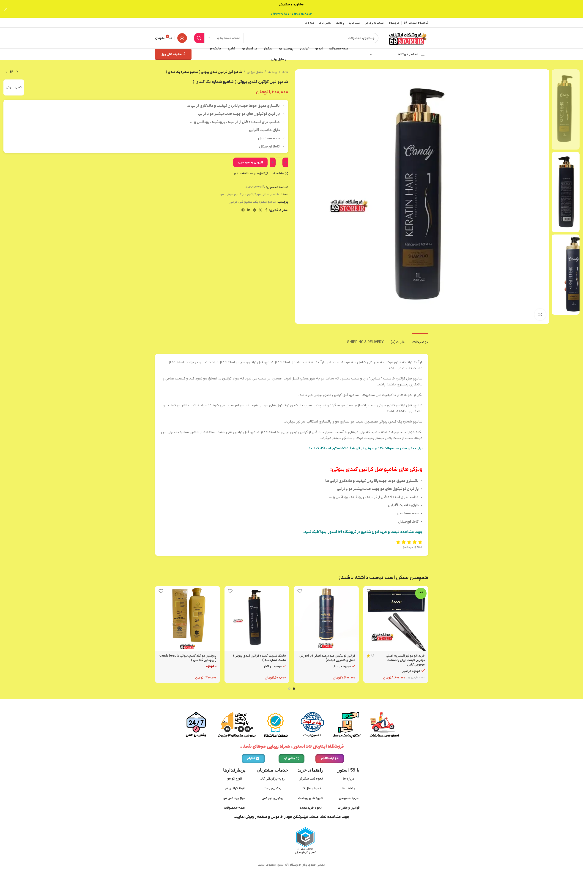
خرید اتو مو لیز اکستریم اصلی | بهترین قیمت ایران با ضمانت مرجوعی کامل (404, 660)
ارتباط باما (348, 788)
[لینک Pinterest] (254, 210)
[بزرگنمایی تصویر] (540, 314)
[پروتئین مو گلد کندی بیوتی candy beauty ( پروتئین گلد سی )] (187, 618)
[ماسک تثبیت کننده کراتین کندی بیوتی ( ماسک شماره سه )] (256, 618)
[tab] (420, 340)
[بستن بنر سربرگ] (5, 9)
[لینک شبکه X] (260, 210)
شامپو (275, 194)
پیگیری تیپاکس (272, 798)
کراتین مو (249, 194)
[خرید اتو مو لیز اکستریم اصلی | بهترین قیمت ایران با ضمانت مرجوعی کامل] (395, 618)
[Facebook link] (266, 210)
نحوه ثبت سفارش (310, 779)
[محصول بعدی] (6, 72)
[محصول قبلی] (17, 72)
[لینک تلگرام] (243, 210)
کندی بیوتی (255, 72)
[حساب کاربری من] (182, 38)
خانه (285, 72)
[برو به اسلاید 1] (294, 688)
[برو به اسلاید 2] (289, 688)
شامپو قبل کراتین (240, 202)
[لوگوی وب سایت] (408, 38)
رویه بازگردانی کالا (272, 779)
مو (222, 194)
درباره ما (348, 779)
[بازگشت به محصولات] (11, 72)
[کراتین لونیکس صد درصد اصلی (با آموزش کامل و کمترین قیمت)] (326, 618)
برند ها (272, 72)
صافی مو (263, 194)
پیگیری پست (272, 788)
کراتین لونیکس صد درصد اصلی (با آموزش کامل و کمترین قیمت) (327, 658)
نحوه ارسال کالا (311, 788)
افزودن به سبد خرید (250, 162)
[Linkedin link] (249, 210)
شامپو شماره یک (265, 202)
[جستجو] (199, 38)
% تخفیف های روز (173, 54)
